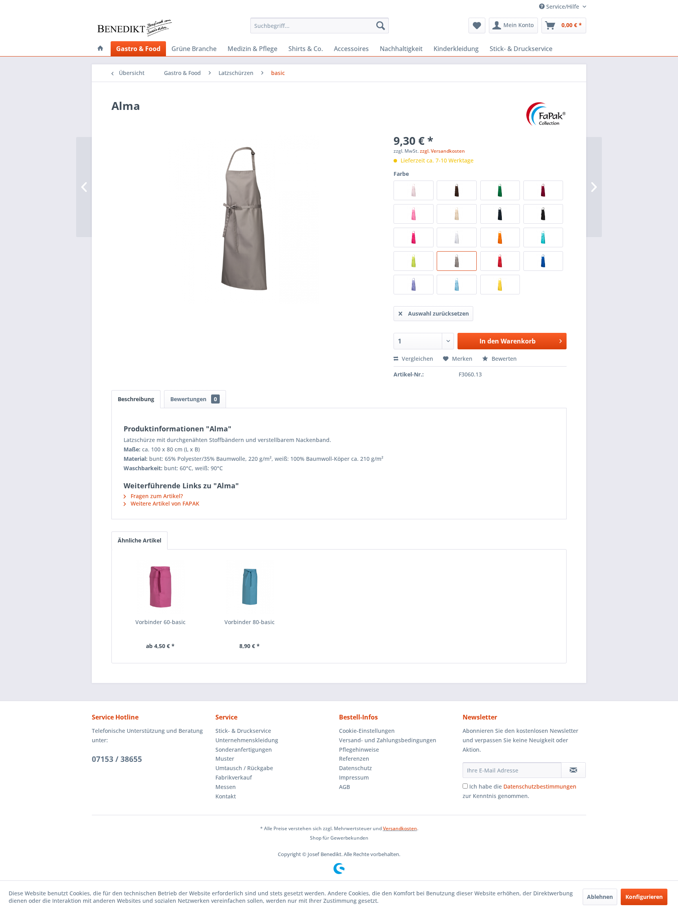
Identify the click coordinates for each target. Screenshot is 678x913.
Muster (224, 758)
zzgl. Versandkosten (442, 151)
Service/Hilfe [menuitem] (563, 6)
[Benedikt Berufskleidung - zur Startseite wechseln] (134, 27)
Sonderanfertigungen (243, 749)
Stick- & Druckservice (243, 730)
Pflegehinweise (359, 749)
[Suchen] (380, 25)
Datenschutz (355, 768)
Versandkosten (400, 828)
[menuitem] (319, 25)
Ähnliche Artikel (139, 540)
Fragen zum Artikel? (156, 496)
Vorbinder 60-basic (160, 622)
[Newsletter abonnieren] (573, 770)
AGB (344, 787)
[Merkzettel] (476, 25)
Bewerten (503, 358)
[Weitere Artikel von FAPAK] (546, 113)
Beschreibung (136, 399)
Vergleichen (416, 358)
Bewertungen (193, 399)
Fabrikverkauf (233, 777)
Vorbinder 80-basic (249, 622)
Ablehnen (600, 896)
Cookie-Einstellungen (367, 730)
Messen (225, 787)
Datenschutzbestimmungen (539, 786)
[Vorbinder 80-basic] (250, 586)
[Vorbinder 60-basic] (160, 586)
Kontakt (225, 796)
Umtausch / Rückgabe (244, 768)
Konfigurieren (644, 896)
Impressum (354, 777)
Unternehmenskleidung (246, 740)
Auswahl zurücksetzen (438, 313)
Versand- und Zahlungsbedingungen (387, 740)
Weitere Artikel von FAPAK (164, 503)
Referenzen (354, 758)
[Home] (100, 48)
